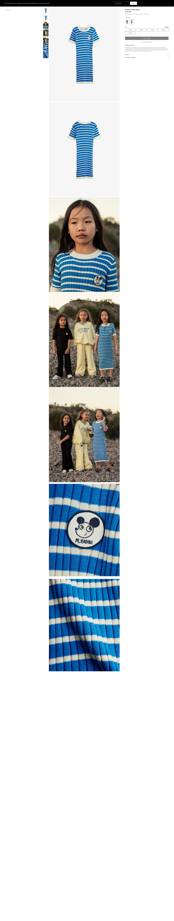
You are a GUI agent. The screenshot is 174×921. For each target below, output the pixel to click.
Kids (9, 9)
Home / (6, 9)
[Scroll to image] (46, 10)
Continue (133, 3)
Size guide (166, 26)
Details (127, 54)
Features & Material (130, 57)
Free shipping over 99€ (146, 41)
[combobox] (121, 3)
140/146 (130, 33)
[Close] (169, 3)
